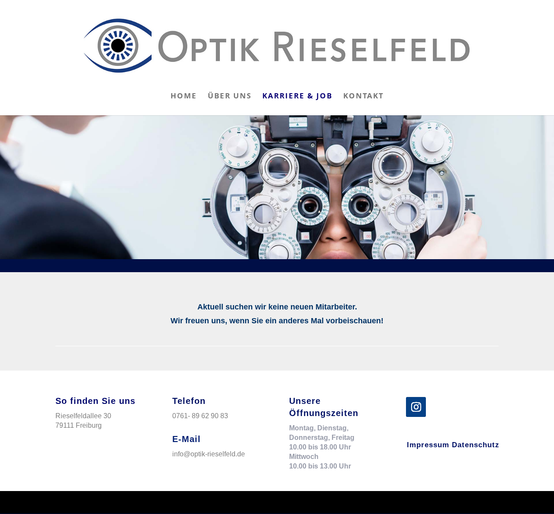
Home (184, 97)
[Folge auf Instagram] (416, 407)
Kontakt (363, 97)
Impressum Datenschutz (453, 445)
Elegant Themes (110, 502)
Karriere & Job (297, 97)
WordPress (186, 502)
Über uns (229, 97)
